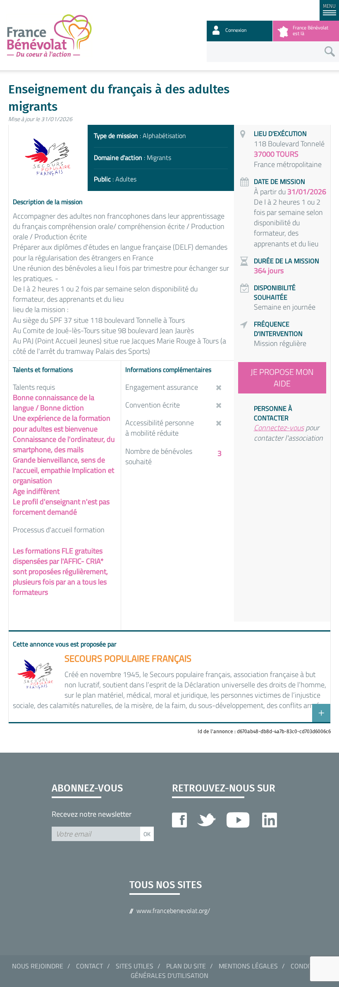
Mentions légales (248, 966)
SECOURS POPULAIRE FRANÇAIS (127, 658)
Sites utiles (134, 966)
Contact (89, 966)
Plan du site (186, 966)
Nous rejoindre (37, 966)
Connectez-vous (279, 427)
